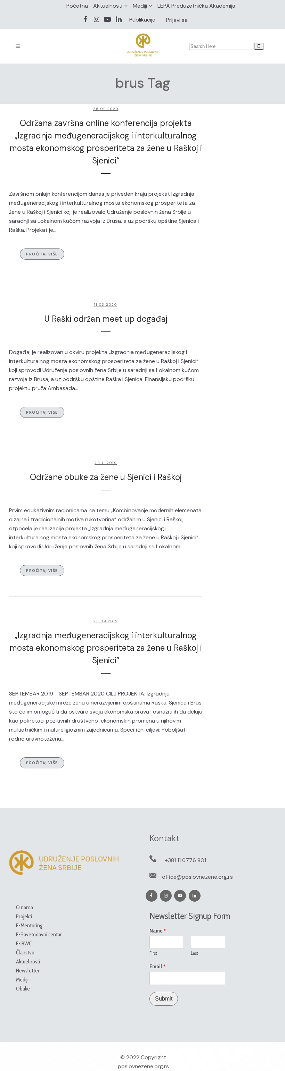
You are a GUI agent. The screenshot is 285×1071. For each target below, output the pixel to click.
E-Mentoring (29, 925)
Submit (163, 999)
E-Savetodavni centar (39, 934)
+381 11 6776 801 (185, 860)
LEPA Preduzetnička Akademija (196, 5)
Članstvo (25, 952)
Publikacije (142, 19)
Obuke (23, 988)
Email (157, 966)
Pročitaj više (42, 253)
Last (194, 953)
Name (157, 930)
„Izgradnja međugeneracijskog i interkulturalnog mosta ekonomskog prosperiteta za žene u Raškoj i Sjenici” (105, 648)
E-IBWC (24, 943)
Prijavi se (177, 20)
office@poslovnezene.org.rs (197, 876)
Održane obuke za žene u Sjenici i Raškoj (106, 477)
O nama (24, 907)
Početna (77, 5)
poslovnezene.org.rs (143, 1066)
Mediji (140, 5)
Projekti (24, 916)
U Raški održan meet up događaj (106, 318)
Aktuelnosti (107, 5)
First (153, 953)
